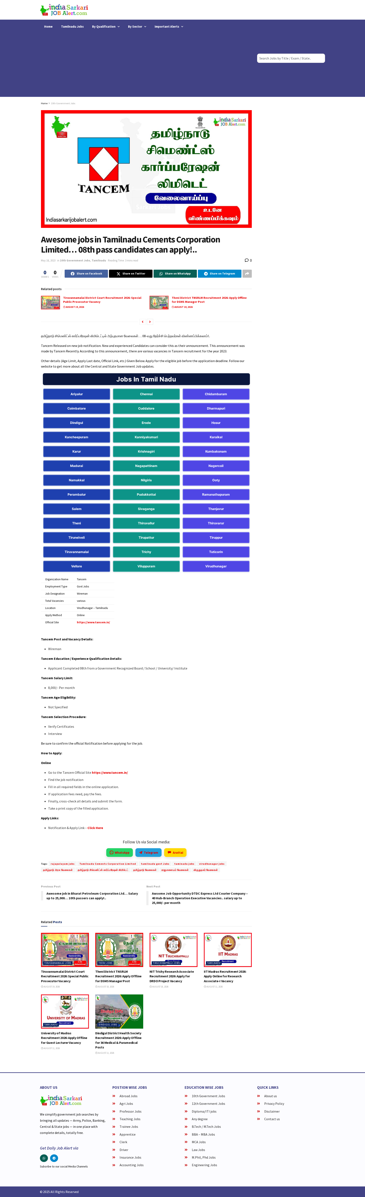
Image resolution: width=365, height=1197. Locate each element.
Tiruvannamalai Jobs (57, 963)
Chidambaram (216, 394)
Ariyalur (77, 394)
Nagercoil (215, 466)
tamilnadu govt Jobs (155, 863)
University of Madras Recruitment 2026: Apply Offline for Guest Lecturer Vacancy (64, 1038)
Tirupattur (146, 538)
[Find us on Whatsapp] (44, 1158)
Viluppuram (146, 566)
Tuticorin (216, 552)
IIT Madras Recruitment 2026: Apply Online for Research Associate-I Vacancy (225, 976)
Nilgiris (146, 480)
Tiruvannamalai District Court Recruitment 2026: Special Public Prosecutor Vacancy (65, 976)
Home (48, 26)
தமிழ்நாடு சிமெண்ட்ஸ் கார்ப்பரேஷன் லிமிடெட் (103, 869)
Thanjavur (216, 509)
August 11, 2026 (214, 986)
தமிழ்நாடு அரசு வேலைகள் (58, 869)
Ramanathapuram (216, 494)
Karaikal (216, 437)
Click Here (95, 828)
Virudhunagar (216, 566)
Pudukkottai (146, 494)
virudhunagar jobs (212, 863)
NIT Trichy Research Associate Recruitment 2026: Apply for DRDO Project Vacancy (172, 976)
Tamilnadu (99, 260)
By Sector (135, 26)
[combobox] (291, 58)
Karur (76, 451)
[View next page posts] (150, 322)
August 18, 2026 (183, 307)
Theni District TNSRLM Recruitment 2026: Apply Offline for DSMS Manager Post (118, 976)
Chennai (146, 394)
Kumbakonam (216, 451)
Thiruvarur (216, 523)
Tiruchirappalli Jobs (166, 963)
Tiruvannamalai (77, 552)
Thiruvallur (146, 523)
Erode (146, 423)
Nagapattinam (146, 466)
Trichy (146, 552)
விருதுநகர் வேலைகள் (206, 869)
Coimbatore (76, 408)
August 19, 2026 (74, 307)
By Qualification (104, 26)
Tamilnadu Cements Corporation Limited (107, 863)
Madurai (76, 466)
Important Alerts (167, 26)
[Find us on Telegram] (54, 1158)
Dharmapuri (216, 408)
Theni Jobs (105, 963)
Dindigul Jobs (108, 1024)
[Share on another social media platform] (247, 274)
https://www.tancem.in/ (93, 622)
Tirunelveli (76, 538)
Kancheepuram (76, 437)
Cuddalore (146, 408)
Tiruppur (216, 538)
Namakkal (76, 480)
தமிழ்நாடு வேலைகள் (145, 869)
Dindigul (76, 423)
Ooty (216, 480)
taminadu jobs (184, 863)
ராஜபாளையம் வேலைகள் (175, 869)
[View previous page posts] (142, 322)
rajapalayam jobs (63, 863)
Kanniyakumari (146, 437)
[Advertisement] (146, 63)
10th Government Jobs (63, 103)
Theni (76, 523)
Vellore (76, 566)
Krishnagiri (146, 451)
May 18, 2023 (48, 260)
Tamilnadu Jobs (72, 26)
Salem (77, 509)
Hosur (216, 423)
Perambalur (77, 494)
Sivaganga (146, 509)
